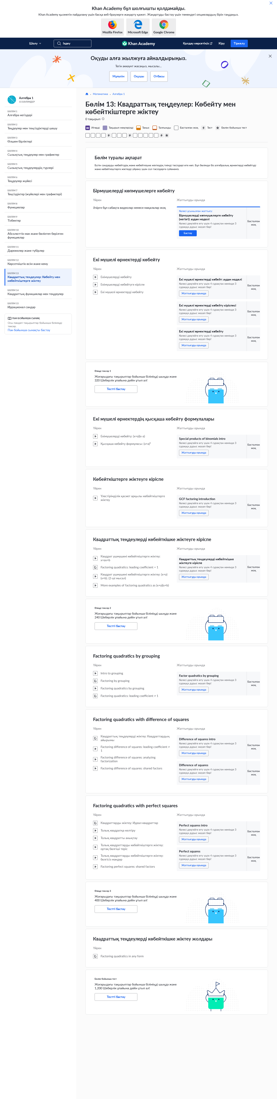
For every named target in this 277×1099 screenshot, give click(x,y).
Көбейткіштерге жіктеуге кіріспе (128, 479)
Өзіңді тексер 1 (103, 371)
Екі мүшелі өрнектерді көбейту (126, 260)
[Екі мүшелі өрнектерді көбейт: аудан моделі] (93, 135)
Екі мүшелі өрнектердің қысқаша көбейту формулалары (153, 419)
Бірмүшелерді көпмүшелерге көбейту (134, 191)
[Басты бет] (86, 94)
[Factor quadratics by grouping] (135, 135)
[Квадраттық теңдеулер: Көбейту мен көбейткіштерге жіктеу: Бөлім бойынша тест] (167, 135)
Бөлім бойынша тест (106, 979)
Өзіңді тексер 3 (103, 891)
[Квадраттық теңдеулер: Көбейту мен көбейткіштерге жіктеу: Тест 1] (108, 135)
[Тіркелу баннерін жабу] (270, 56)
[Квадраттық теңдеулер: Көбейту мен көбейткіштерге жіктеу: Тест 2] (130, 135)
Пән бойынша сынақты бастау (29, 330)
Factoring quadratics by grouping (126, 656)
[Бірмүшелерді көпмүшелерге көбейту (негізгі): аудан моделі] (87, 135)
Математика (100, 94)
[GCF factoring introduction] (119, 135)
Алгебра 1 (118, 94)
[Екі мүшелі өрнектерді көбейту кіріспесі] (98, 135)
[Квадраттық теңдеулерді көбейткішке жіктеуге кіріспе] (124, 135)
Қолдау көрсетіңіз (196, 43)
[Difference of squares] (145, 135)
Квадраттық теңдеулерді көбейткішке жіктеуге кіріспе (152, 539)
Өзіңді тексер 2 (103, 608)
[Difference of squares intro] (140, 135)
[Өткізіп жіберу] (271, 3)
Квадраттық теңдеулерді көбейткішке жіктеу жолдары (152, 939)
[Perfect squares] (156, 135)
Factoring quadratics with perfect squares (135, 806)
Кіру (222, 43)
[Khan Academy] (138, 43)
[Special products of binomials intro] (114, 135)
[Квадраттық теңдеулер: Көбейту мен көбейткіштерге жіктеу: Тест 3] (161, 135)
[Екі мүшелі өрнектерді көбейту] (103, 135)
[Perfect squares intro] (151, 135)
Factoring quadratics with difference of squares (141, 719)
